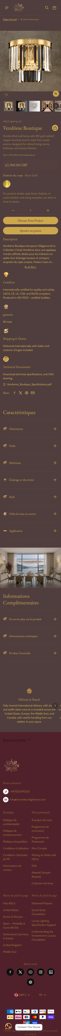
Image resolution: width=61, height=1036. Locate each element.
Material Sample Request (41, 874)
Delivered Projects (42, 903)
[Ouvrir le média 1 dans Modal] (30, 61)
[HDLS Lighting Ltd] (18, 8)
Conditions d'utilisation (16, 848)
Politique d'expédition (15, 841)
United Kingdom (12, 945)
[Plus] (48, 210)
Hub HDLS (9, 903)
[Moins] (13, 210)
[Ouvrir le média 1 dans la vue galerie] (8, 106)
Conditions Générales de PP (15, 857)
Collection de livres (42, 883)
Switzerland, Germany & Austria (15, 936)
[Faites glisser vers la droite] (56, 106)
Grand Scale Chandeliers (39, 912)
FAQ (34, 865)
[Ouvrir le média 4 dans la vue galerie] (34, 106)
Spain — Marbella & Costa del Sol (14, 925)
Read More (30, 266)
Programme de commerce (40, 828)
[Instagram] (40, 972)
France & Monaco (13, 916)
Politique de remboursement (12, 832)
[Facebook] (10, 972)
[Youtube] (30, 972)
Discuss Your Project (30, 220)
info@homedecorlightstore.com (28, 799)
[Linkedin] (51, 972)
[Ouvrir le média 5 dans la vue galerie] (47, 106)
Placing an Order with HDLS (44, 857)
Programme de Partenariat (40, 839)
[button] (47, 7)
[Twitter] (20, 972)
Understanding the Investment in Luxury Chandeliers (44, 935)
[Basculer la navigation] (7, 7)
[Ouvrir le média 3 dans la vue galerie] (21, 106)
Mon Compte (39, 848)
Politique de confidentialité (11, 822)
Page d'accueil (10, 19)
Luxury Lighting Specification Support (44, 922)
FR (40, 994)
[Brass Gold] (7, 184)
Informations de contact (12, 867)
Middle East (9, 951)
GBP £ (22, 994)
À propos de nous (42, 820)
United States (11, 910)
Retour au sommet (14, 740)
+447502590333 (20, 791)
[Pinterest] (30, 982)
